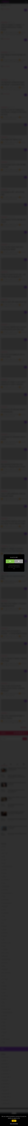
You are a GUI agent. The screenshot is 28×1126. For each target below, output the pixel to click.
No (18, 561)
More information (14, 1123)
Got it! (14, 1120)
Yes (10, 561)
